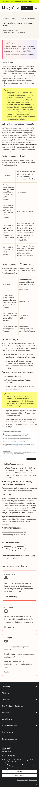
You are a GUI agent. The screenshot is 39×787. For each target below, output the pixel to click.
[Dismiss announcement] (36, 1)
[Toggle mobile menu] (36, 8)
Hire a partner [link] (9, 627)
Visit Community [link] (10, 597)
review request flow (25, 355)
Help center (5, 18)
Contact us (27, 8)
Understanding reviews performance (15, 535)
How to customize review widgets (14, 532)
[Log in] (18, 8)
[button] (19, 445)
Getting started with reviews (28, 18)
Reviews (14, 18)
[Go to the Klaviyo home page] (8, 8)
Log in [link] (6, 672)
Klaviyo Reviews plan (24, 490)
